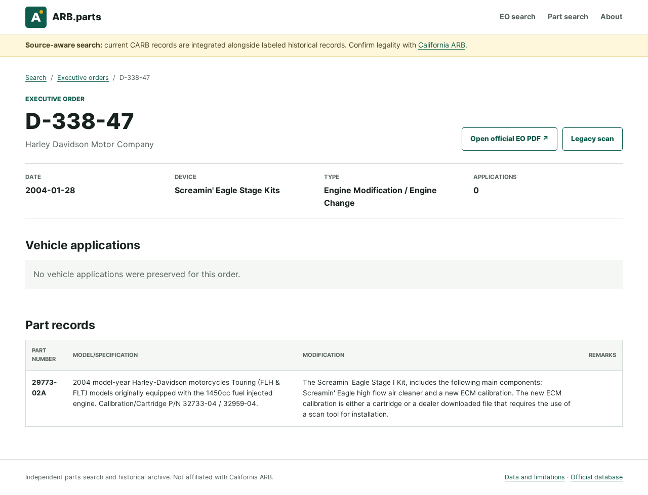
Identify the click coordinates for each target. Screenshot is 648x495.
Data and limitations (535, 477)
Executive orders (83, 77)
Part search (568, 16)
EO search (518, 16)
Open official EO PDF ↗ (509, 138)
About (611, 16)
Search (36, 77)
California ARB (441, 44)
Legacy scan (592, 138)
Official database (597, 477)
